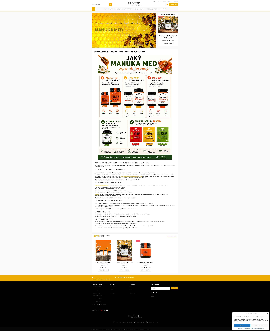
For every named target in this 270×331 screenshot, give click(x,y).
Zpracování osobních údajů (98, 301)
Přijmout (242, 325)
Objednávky (113, 289)
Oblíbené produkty (171, 236)
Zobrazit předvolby (259, 325)
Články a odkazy (133, 292)
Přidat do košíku (168, 43)
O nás (131, 287)
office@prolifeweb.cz (154, 322)
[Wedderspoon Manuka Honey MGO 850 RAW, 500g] (168, 24)
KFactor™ (97, 194)
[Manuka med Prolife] (135, 4)
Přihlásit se (169, 1)
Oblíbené (113, 292)
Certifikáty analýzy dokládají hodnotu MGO (131, 176)
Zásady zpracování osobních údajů (257, 328)
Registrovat (175, 1)
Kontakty (131, 289)
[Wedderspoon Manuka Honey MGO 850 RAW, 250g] (124, 250)
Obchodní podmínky (97, 287)
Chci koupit (101, 38)
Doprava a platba (96, 289)
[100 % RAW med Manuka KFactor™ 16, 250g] (145, 250)
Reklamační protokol (97, 298)
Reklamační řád (96, 292)
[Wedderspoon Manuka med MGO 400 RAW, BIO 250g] (103, 250)
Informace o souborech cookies (244, 328)
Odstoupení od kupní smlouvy (99, 295)
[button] (267, 314)
